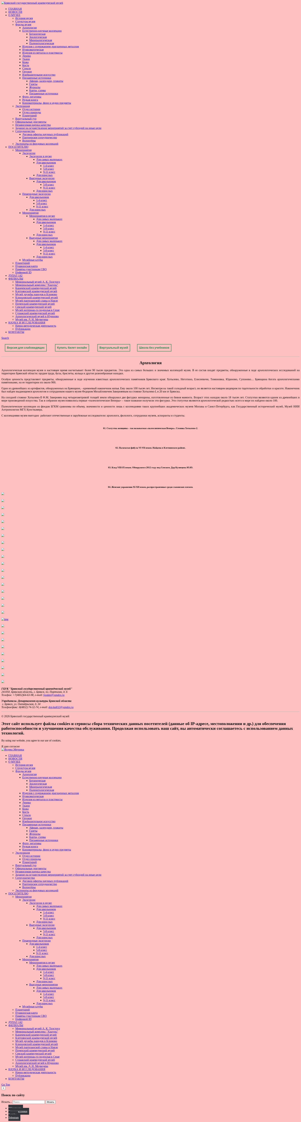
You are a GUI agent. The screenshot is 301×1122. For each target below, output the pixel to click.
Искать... (6, 1101)
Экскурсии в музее (40, 156)
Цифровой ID (23, 272)
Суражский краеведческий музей (35, 313)
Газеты (33, 84)
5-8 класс (48, 168)
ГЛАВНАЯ (15, 8)
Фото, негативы (31, 96)
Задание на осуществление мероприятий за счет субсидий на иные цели (58, 128)
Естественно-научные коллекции (42, 30)
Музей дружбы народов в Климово (36, 294)
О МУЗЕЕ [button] (14, 15)
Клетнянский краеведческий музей (36, 291)
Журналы (34, 87)
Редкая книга (30, 99)
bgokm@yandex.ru (53, 694)
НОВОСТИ (15, 11)
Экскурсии (28, 153)
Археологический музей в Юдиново (37, 316)
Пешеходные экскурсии (36, 193)
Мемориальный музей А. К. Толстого (37, 281)
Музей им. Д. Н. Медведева (31, 319)
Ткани (26, 59)
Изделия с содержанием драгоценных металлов (50, 46)
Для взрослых (44, 175)
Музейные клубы (32, 259)
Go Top (5, 1084)
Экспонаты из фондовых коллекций (36, 143)
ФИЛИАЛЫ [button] (15, 278)
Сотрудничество (25, 131)
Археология (29, 27)
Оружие (27, 71)
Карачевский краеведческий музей (36, 288)
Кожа (25, 62)
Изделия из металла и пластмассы (42, 52)
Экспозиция (22, 106)
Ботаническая (37, 33)
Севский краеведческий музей (33, 306)
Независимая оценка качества (33, 124)
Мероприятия (23, 150)
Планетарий (29, 115)
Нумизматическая (33, 49)
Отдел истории (31, 109)
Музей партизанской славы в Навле (36, 300)
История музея (24, 18)
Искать (50, 1102)
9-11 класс (49, 171)
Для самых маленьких (49, 159)
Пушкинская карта (26, 266)
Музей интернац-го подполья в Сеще (37, 310)
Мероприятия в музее (42, 215)
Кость (25, 65)
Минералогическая (40, 40)
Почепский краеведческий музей (35, 303)
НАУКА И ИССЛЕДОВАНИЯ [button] (26, 322)
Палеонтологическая (41, 43)
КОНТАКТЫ (16, 332)
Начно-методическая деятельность (35, 325)
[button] (5, 337)
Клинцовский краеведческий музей (36, 297)
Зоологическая (38, 37)
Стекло (26, 68)
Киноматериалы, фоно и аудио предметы (46, 102)
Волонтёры (29, 140)
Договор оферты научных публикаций (45, 134)
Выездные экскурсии (42, 178)
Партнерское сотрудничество (39, 137)
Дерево (26, 55)
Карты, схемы (37, 90)
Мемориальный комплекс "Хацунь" (36, 284)
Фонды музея (23, 24)
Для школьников (46, 162)
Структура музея (25, 21)
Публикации (22, 328)
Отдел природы (31, 112)
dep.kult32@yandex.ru (61, 707)
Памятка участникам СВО (31, 269)
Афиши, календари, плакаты (46, 80)
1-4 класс (48, 165)
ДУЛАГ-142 (15, 275)
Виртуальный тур (25, 118)
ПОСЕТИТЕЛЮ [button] (18, 146)
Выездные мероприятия (43, 237)
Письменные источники (36, 77)
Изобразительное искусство (38, 74)
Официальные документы (30, 121)
